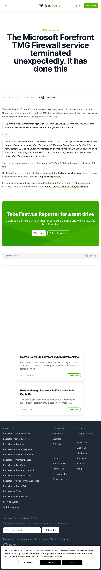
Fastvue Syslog (10, 501)
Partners (81, 458)
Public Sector (59, 444)
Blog (79, 468)
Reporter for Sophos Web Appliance (21, 480)
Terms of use (59, 468)
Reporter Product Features (16, 439)
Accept (72, 562)
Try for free (91, 5)
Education (58, 433)
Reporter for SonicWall (14, 486)
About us (81, 447)
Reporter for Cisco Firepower (17, 449)
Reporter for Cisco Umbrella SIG (19, 454)
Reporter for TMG (12, 491)
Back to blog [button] (9, 97)
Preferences (28, 562)
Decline (50, 562)
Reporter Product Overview (17, 433)
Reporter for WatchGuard (15, 496)
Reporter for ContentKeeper (17, 459)
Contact (81, 463)
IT (53, 449)
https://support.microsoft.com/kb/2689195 (66, 186)
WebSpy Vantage (11, 507)
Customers (82, 453)
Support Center (85, 433)
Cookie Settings (61, 479)
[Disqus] (50, 304)
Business (57, 439)
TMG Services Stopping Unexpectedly (42, 176)
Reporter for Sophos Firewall (17, 475)
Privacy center (60, 474)
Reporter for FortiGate (14, 465)
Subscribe (51, 530)
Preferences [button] (58, 556)
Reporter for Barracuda (14, 444)
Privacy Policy (60, 463)
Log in (77, 5)
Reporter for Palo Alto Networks (19, 470)
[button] (86, 255)
